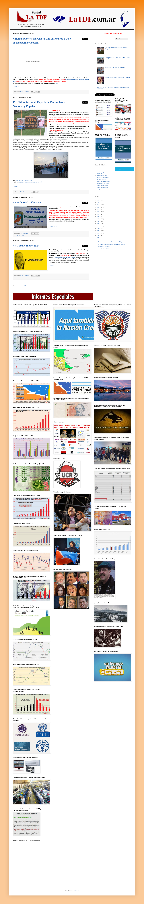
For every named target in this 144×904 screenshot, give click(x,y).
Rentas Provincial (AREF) (103, 177)
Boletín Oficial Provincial (103, 170)
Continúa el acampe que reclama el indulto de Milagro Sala (116, 48)
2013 (98, 230)
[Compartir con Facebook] (39, 92)
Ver (57, 83)
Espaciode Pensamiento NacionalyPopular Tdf (30, 182)
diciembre (101, 240)
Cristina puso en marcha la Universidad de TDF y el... (111, 242)
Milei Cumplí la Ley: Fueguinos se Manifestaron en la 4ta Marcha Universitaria (113, 87)
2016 (98, 223)
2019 (98, 216)
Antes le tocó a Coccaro (27, 202)
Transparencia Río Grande (103, 183)
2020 (98, 214)
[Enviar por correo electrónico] (32, 92)
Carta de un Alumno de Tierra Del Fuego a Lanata (117, 77)
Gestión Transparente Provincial (102, 172)
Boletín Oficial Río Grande (103, 181)
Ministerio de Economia (102, 175)
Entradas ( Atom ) (24, 285)
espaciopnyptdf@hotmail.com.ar (24, 180)
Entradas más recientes (18, 283)
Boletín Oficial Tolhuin (102, 185)
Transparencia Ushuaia (102, 189)
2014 (98, 228)
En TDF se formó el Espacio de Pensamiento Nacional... (111, 244)
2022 (98, 209)
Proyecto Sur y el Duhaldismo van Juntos (115, 67)
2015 (98, 226)
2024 (98, 205)
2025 (98, 202)
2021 (98, 212)
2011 (98, 235)
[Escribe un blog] (34, 92)
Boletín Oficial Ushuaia (102, 187)
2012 (98, 233)
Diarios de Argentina (124, 169)
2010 (98, 238)
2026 (98, 200)
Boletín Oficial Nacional (102, 168)
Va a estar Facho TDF (26, 245)
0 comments (26, 91)
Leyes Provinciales (101, 179)
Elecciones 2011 (20, 236)
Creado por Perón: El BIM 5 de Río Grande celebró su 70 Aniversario (117, 58)
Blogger (77, 890)
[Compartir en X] (37, 92)
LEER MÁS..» (16, 86)
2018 (98, 219)
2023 (98, 207)
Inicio (57, 283)
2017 (98, 221)
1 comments (26, 275)
